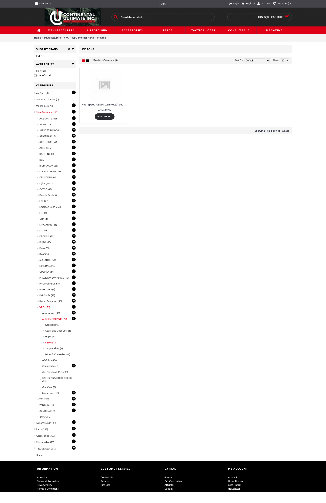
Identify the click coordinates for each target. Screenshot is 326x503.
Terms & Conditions (48, 488)
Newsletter (234, 488)
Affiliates (170, 485)
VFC (66, 37)
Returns (105, 481)
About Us (42, 477)
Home (37, 37)
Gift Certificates (173, 481)
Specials (169, 488)
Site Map (106, 485)
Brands (168, 477)
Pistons (101, 37)
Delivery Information (48, 481)
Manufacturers (52, 37)
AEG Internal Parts (83, 37)
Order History (235, 481)
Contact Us (107, 477)
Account (232, 477)
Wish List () (234, 485)
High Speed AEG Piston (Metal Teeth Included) (105, 104)
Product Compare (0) (105, 60)
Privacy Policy (44, 485)
